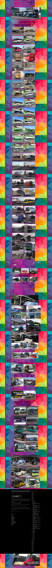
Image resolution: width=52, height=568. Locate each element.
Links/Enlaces (26, 5)
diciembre (34, 501)
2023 (32, 495)
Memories (12, 524)
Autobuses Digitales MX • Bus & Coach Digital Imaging (26, 1)
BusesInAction (13, 517)
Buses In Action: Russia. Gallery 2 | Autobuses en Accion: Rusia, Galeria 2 (33, 283)
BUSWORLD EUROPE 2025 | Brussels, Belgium (33, 327)
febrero (33, 538)
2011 (32, 546)
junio (33, 534)
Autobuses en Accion (23, 282)
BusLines (12, 516)
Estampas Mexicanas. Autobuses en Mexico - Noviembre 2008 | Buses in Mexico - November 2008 (20, 426)
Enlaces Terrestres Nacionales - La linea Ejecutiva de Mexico (32, 416)
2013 (32, 544)
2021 (32, 497)
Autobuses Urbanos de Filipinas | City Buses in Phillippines (33, 307)
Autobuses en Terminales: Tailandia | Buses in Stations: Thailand (18, 307)
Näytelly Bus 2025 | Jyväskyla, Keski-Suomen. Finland (21, 333)
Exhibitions (12, 523)
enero (33, 539)
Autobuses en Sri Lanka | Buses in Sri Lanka (18, 314)
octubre (33, 530)
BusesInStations (13, 518)
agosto (33, 532)
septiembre (34, 531)
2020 (32, 498)
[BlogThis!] (14, 264)
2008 (32, 549)
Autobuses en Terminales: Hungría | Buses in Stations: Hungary (34, 320)
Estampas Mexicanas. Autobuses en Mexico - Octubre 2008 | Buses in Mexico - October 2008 (20, 435)
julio (33, 533)
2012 (32, 545)
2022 (32, 496)
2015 (32, 542)
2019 (32, 499)
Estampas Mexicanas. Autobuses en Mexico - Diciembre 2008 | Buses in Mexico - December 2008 (20, 417)
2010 (32, 547)
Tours (12, 525)
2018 (32, 500)
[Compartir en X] (15, 264)
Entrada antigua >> (38, 288)
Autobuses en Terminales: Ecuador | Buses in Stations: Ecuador (18, 327)
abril (33, 536)
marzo (33, 537)
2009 (32, 548)
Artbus (12, 515)
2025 (32, 493)
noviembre (34, 502)
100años (12, 514)
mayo (33, 535)
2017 (32, 540)
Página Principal (26, 288)
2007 (32, 550)
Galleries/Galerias (17, 5)
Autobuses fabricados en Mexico (20, 443)
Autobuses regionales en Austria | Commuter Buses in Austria (17, 320)
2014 (32, 543)
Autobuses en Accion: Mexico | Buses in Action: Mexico (24, 23)
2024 (32, 494)
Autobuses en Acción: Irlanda (31, 313)
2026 (32, 492)
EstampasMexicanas (13, 522)
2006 (32, 551)
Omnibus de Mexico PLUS (32, 434)
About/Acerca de (22, 5)
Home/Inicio (13, 5)
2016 (32, 541)
